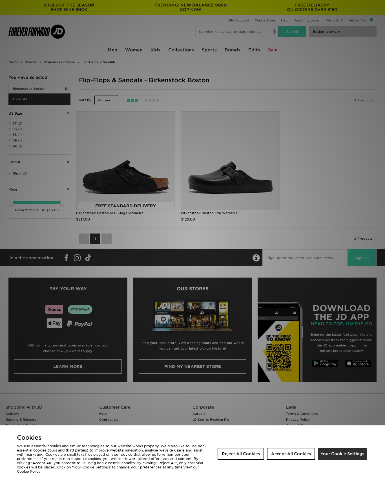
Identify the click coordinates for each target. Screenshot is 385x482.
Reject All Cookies (241, 454)
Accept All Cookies (291, 454)
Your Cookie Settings (342, 454)
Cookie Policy (29, 471)
